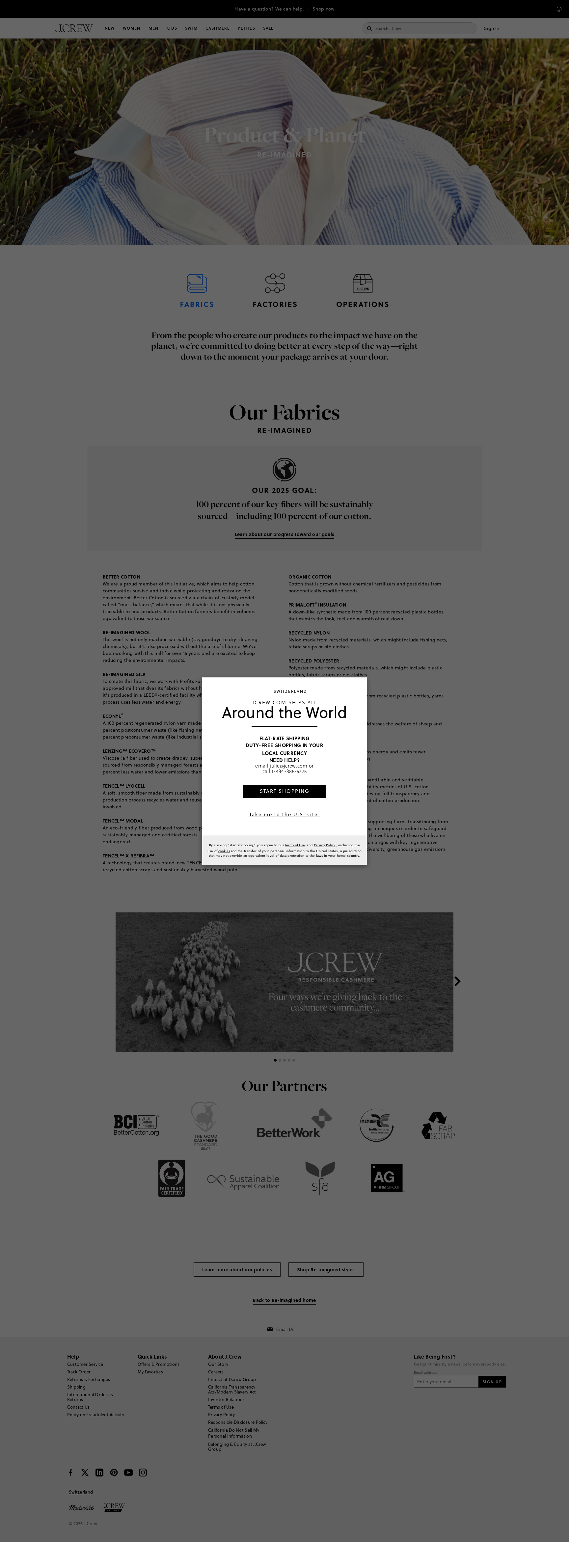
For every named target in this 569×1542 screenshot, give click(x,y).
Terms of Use (295, 845)
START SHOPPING (285, 791)
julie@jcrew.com (289, 765)
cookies (224, 851)
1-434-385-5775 (289, 771)
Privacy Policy (324, 845)
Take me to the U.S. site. (284, 814)
